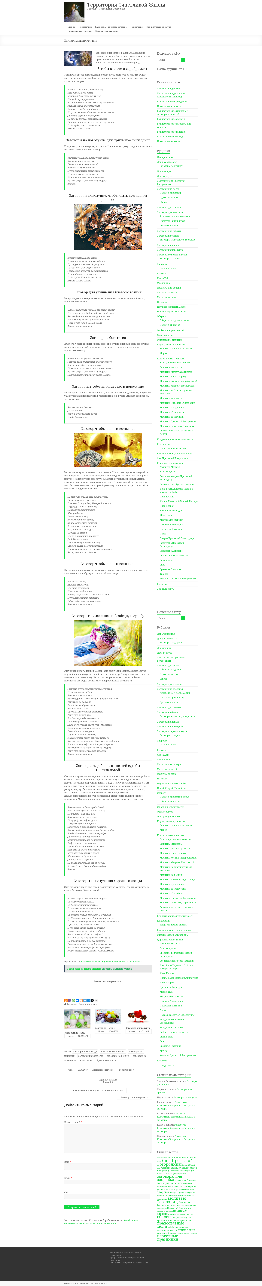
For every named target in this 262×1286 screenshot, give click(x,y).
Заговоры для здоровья (170, 212)
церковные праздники (167, 1237)
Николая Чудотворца (171, 524)
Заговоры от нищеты (185, 1097)
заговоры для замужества (175, 1173)
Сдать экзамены (169, 197)
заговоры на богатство (90, 1055)
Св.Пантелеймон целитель (175, 555)
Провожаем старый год (170, 136)
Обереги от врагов (170, 324)
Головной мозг (168, 267)
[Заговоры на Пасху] (77, 1010)
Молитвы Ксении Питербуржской (178, 381)
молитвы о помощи (177, 1214)
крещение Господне (164, 1195)
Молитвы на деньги (171, 398)
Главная (71, 27)
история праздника (179, 1192)
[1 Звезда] (104, 1082)
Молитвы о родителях (172, 407)
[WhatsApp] (73, 1000)
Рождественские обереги (171, 118)
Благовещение (168, 471)
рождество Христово (166, 1233)
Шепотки (162, 584)
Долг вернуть (164, 176)
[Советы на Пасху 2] (108, 1010)
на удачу (191, 1214)
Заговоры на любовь (178, 1157)
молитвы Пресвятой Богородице (174, 1208)
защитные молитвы (187, 1189)
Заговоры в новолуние (138, 1027)
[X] (92, 1000)
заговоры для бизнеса (113, 1051)
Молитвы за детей (167, 292)
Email (68, 1177)
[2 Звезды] (106, 1082)
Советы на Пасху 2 (105, 1027)
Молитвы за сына (166, 297)
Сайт (67, 1192)
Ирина (71, 1036)
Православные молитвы (80, 31)
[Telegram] (85, 1000)
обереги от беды (180, 1217)
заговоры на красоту (174, 1186)
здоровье (163, 1192)
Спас (162, 564)
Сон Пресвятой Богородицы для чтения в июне (95, 1090)
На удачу (162, 302)
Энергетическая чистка (173, 448)
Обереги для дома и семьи (174, 320)
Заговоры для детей (168, 188)
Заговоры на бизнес (168, 235)
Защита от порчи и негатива (176, 348)
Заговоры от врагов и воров (172, 254)
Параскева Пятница (171, 529)
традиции (193, 1233)
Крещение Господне (171, 510)
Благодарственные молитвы (176, 362)
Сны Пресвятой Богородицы (172, 458)
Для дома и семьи (167, 161)
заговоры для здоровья (169, 1178)
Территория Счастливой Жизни (126, 4)
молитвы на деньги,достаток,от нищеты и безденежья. (112, 961)
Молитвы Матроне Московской (177, 385)
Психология (137, 27)
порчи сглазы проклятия (177, 1220)
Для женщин (164, 171)
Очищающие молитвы (169, 339)
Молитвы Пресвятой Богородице (178, 421)
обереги (165, 1216)
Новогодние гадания (168, 141)
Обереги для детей (170, 192)
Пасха (163, 533)
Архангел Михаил (170, 466)
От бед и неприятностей (170, 330)
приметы (172, 1230)
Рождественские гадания (171, 131)
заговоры (175, 1171)
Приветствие (85, 27)
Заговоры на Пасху (74, 1032)
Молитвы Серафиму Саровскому (178, 425)
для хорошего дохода (85, 1051)
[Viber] (69, 1000)
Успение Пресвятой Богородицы (178, 578)
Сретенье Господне (170, 569)
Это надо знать (165, 588)
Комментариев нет (126, 1070)
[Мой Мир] (88, 1000)
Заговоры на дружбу (168, 88)
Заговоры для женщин (169, 207)
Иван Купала (167, 496)
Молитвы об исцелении (173, 412)
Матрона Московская (171, 519)
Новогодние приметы (169, 106)
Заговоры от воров (170, 258)
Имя (67, 1161)
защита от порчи (171, 1189)
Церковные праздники (106, 31)
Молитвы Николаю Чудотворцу (177, 402)
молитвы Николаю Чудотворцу (181, 1205)
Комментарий (73, 1122)
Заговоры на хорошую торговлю (177, 239)
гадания (165, 1168)
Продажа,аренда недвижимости (175, 439)
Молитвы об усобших (171, 416)
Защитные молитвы (171, 367)
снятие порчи (183, 1233)
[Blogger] (81, 1000)
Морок (163, 353)
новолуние (86, 1060)
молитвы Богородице (171, 1199)
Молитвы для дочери (169, 287)
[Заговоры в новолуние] (139, 1010)
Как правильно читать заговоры (111, 27)
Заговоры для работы (169, 230)
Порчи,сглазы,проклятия (158, 27)
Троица (164, 573)
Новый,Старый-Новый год (171, 311)
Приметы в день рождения (172, 101)
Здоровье (162, 264)
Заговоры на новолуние (102, 1070)
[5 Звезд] (112, 1082)
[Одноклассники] (66, 1000)
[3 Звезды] (108, 1082)
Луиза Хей (163, 278)
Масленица (163, 282)
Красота (161, 273)
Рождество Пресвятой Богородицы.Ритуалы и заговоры (176, 1105)
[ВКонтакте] (77, 1000)
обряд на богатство (106, 1060)
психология (186, 1230)
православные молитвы (170, 1225)
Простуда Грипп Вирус (172, 220)
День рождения (166, 157)
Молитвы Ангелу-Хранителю (176, 371)
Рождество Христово (171, 550)
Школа (163, 202)
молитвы (176, 1195)
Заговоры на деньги (168, 245)
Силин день (166, 560)
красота (191, 1192)
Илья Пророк (167, 505)
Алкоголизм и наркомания (175, 216)
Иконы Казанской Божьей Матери (179, 501)
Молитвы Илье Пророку (173, 376)
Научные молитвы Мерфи (171, 306)
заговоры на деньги (118, 1055)
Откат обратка (165, 335)
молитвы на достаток (165, 1211)
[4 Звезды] (110, 1082)
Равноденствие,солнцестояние (174, 453)
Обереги (161, 316)
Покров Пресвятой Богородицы (177, 538)
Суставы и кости (169, 225)
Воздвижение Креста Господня (177, 484)
